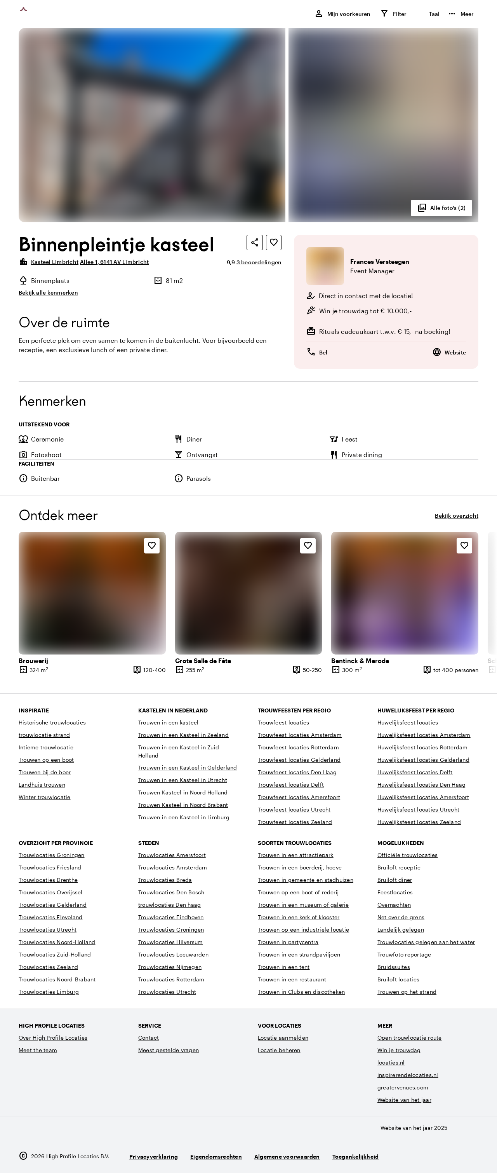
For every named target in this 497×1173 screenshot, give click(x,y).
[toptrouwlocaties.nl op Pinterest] (470, 1156)
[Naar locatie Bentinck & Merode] (404, 593)
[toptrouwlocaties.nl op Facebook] (449, 1156)
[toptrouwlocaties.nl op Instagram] (428, 1156)
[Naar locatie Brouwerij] (92, 593)
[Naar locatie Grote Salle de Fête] (248, 593)
